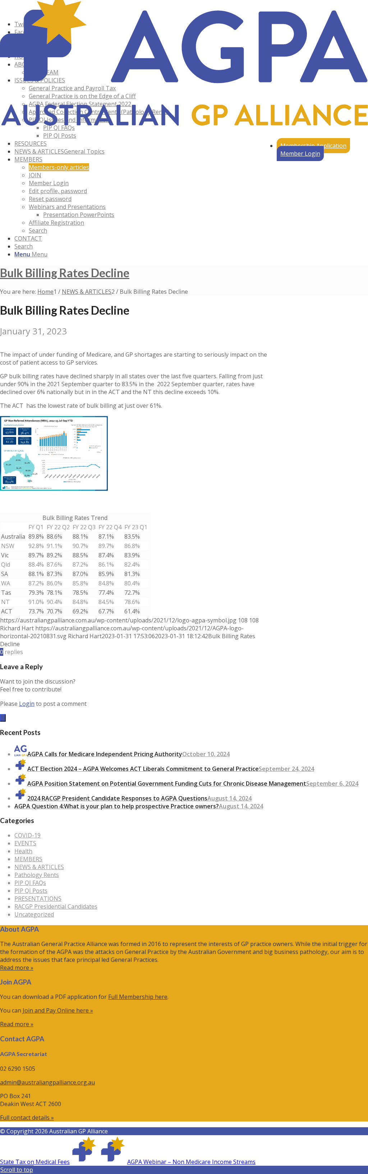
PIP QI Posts (30, 891)
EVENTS (25, 843)
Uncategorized (34, 914)
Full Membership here (137, 997)
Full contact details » (27, 1118)
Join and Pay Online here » (58, 1010)
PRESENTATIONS (37, 899)
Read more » (16, 968)
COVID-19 (27, 835)
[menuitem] (313, 146)
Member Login (300, 153)
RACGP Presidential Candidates (55, 906)
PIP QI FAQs (30, 883)
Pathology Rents (36, 875)
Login (26, 704)
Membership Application (313, 146)
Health (23, 851)
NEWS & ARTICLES (39, 867)
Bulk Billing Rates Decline (64, 273)
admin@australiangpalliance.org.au (47, 1082)
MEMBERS (28, 859)
